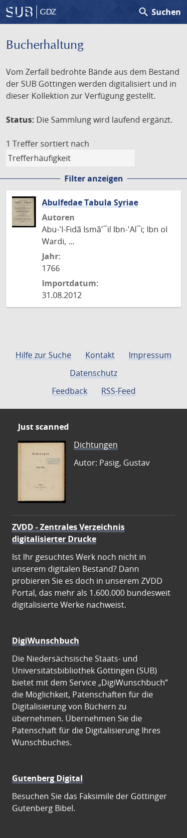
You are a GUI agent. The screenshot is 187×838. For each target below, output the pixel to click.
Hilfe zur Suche (43, 354)
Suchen (159, 12)
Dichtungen (96, 444)
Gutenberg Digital (47, 778)
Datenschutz (93, 372)
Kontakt (100, 354)
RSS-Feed (118, 390)
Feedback (69, 390)
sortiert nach (64, 143)
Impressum (150, 354)
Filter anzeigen (93, 178)
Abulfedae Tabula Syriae (90, 202)
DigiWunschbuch (45, 640)
